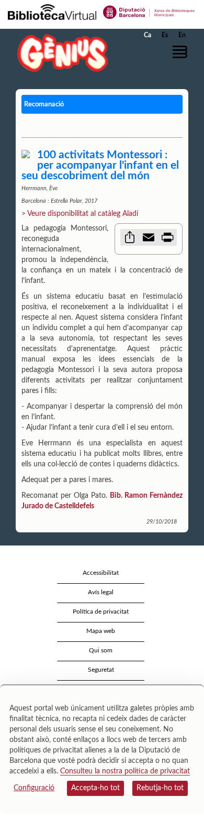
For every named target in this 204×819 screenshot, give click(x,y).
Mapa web (100, 631)
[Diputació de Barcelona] (149, 11)
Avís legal (101, 592)
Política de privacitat (101, 611)
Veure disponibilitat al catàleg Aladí (82, 213)
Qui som (100, 650)
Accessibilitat (101, 573)
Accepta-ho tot (95, 788)
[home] (60, 52)
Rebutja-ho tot (160, 788)
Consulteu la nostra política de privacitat (125, 771)
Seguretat (101, 670)
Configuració (34, 788)
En (182, 35)
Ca (147, 35)
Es (165, 35)
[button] (181, 51)
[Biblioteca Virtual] (52, 11)
